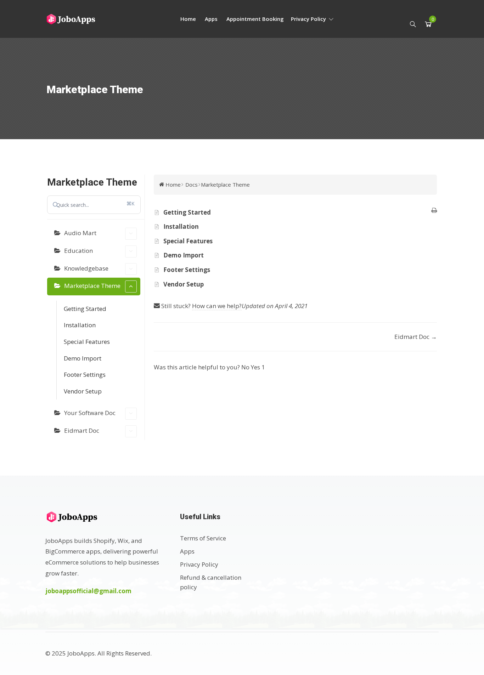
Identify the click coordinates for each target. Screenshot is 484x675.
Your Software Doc (90, 413)
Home (188, 18)
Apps (211, 18)
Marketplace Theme (92, 286)
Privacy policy (309, 18)
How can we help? (217, 306)
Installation (80, 325)
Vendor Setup (83, 391)
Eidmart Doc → (415, 337)
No (246, 367)
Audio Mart (80, 233)
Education (78, 250)
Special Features (87, 342)
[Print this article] (434, 210)
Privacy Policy (199, 564)
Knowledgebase (86, 268)
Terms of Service (203, 538)
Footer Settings (85, 374)
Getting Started (85, 309)
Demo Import (82, 358)
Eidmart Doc (81, 430)
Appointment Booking (255, 18)
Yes (258, 367)
